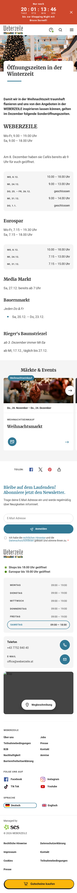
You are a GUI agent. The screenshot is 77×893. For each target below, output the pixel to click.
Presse (7, 869)
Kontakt (44, 851)
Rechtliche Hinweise (15, 843)
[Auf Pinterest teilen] (50, 470)
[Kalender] (12, 441)
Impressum (10, 851)
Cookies (8, 860)
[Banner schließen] (71, 12)
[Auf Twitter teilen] (40, 470)
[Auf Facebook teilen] (31, 470)
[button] (70, 391)
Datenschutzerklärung (53, 843)
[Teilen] (59, 470)
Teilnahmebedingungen (54, 860)
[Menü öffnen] (71, 29)
